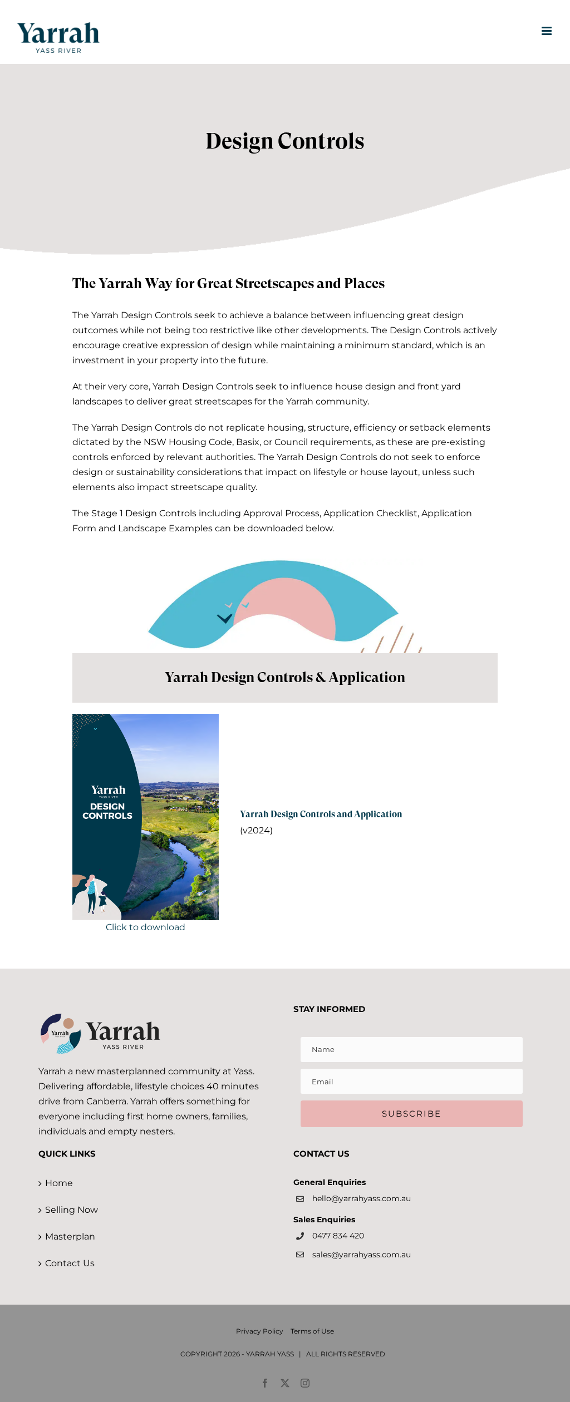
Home (59, 1183)
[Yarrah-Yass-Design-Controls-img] (145, 718)
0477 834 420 (338, 1236)
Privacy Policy (259, 1331)
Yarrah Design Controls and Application (321, 814)
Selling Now (71, 1209)
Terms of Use (312, 1331)
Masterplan (70, 1236)
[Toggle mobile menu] (547, 31)
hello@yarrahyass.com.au (361, 1198)
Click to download (145, 927)
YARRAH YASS (270, 1354)
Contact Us (70, 1263)
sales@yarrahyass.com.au (361, 1255)
